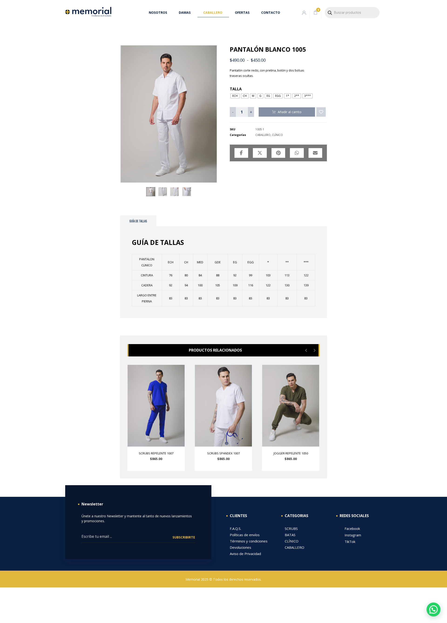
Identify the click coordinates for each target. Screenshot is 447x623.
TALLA (236, 89)
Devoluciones (240, 547)
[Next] (314, 350)
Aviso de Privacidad (245, 553)
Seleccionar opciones (159, 469)
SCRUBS (291, 528)
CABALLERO (263, 135)
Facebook (352, 528)
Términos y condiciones (249, 541)
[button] (315, 12)
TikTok (350, 541)
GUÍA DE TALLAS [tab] (138, 221)
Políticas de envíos (245, 534)
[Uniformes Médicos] (88, 11)
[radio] (235, 96)
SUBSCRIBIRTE (184, 537)
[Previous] (306, 350)
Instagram (353, 535)
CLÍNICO (277, 135)
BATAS (290, 534)
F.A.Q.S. (235, 528)
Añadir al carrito (289, 112)
